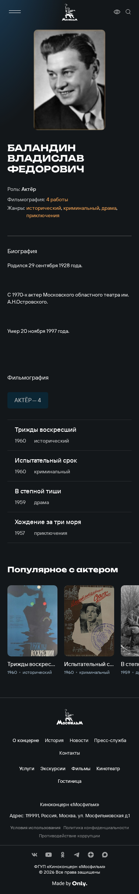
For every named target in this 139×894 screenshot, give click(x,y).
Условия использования (35, 827)
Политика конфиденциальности (96, 827)
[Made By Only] (69, 884)
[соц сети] (34, 854)
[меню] (14, 11)
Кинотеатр (108, 768)
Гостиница (70, 781)
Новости (79, 740)
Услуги (26, 768)
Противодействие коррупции (69, 835)
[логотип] (69, 12)
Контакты (69, 753)
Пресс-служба (110, 740)
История (54, 740)
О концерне (26, 740)
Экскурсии (53, 768)
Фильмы (81, 768)
